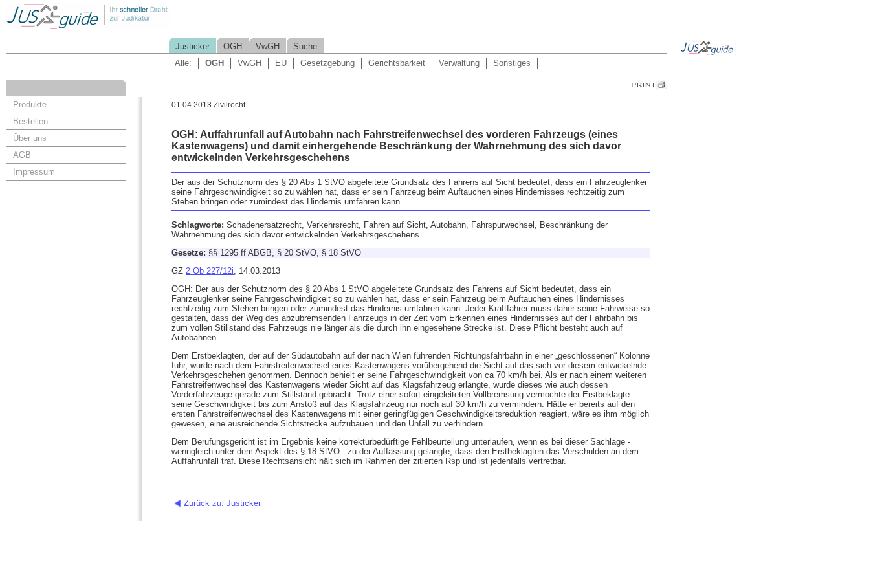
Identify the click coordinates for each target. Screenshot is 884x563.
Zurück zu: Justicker (222, 503)
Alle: (183, 63)
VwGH (268, 46)
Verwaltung (459, 63)
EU (281, 63)
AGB (22, 155)
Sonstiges (512, 63)
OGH (232, 46)
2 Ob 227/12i (210, 271)
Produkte (30, 104)
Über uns (30, 138)
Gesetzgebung (327, 63)
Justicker (192, 46)
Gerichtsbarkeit (396, 63)
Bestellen (30, 121)
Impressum (34, 172)
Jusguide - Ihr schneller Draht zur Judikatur (130, 16)
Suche (305, 46)
